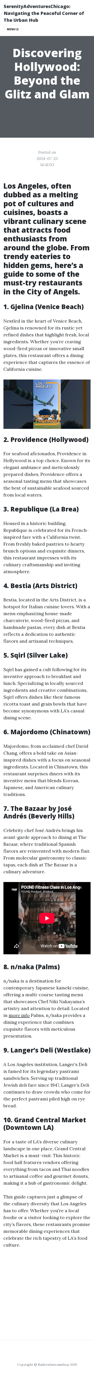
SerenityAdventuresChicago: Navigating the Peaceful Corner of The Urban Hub (44, 13)
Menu (11, 29)
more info (19, 1015)
